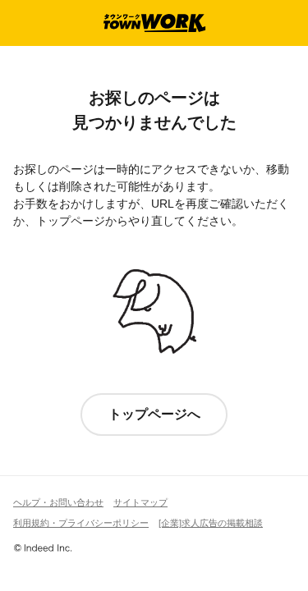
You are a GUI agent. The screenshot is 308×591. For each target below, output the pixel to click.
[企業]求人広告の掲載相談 (211, 523)
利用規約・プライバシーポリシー (81, 523)
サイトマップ (140, 502)
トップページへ (154, 414)
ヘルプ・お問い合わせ (58, 502)
